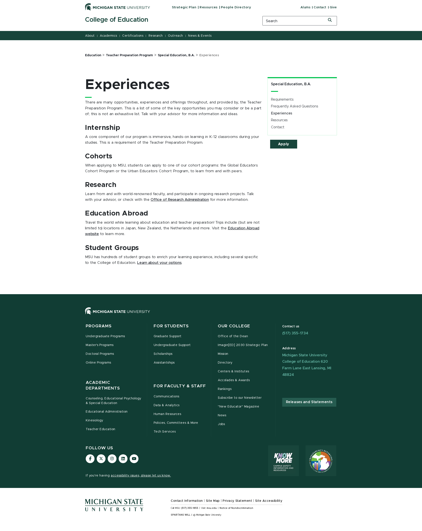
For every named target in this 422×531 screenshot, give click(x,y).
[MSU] (211, 315)
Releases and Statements (309, 402)
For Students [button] (171, 326)
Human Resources (167, 414)
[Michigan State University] (117, 7)
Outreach (175, 35)
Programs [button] (99, 326)
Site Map (213, 500)
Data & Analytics (167, 405)
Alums (305, 7)
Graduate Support (168, 336)
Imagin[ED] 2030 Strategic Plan (243, 345)
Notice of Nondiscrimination (236, 508)
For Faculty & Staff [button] (180, 386)
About (90, 35)
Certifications (132, 35)
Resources (209, 7)
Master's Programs (100, 345)
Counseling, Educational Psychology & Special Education (113, 401)
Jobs (221, 424)
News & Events (200, 35)
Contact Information (187, 500)
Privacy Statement (237, 500)
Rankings (224, 389)
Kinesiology (94, 420)
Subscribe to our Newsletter (240, 397)
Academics (108, 35)
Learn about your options (159, 263)
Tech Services (165, 431)
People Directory (236, 7)
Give (333, 7)
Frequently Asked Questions (294, 106)
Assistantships (164, 362)
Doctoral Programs (100, 353)
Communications (166, 396)
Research (156, 35)
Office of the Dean (233, 336)
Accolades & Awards (234, 380)
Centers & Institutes (233, 371)
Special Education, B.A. (291, 84)
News (222, 415)
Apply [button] (283, 144)
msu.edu (212, 508)
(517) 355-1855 (189, 508)
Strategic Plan (184, 7)
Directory (225, 362)
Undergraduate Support (172, 345)
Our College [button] (234, 326)
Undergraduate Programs (105, 336)
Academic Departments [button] (103, 385)
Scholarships (163, 353)
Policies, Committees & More (176, 422)
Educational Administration (107, 411)
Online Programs (98, 362)
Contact (320, 7)
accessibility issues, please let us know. (141, 475)
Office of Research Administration (180, 199)
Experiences (281, 113)
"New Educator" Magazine (238, 406)
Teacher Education (100, 429)
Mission (223, 353)
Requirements (282, 99)
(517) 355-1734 (295, 333)
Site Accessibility (268, 500)
